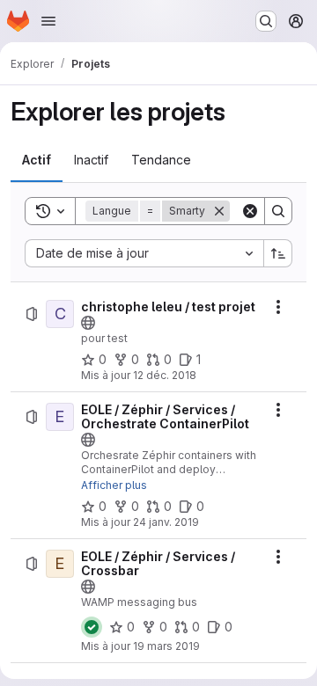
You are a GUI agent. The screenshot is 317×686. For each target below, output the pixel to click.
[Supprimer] (219, 211)
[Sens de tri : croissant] (278, 253)
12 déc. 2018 (164, 375)
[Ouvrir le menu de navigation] (48, 21)
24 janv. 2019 (166, 522)
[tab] (37, 160)
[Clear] (250, 211)
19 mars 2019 (166, 646)
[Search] (278, 211)
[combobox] (144, 253)
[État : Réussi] (91, 627)
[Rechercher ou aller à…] (265, 21)
